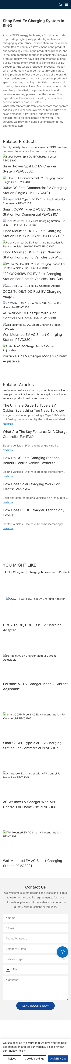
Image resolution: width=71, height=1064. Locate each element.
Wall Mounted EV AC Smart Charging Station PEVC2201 (32, 337)
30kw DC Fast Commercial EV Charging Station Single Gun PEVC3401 (35, 190)
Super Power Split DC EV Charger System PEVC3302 (29, 168)
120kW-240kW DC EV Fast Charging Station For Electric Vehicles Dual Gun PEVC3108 (33, 276)
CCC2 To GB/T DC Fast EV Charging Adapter (32, 294)
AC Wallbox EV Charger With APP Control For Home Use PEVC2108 (29, 315)
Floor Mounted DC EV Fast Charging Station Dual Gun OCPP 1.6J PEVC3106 (34, 233)
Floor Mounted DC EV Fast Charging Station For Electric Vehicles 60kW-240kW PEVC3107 (32, 255)
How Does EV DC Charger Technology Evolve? (33, 512)
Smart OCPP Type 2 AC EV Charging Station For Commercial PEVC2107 (32, 211)
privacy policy (16, 1050)
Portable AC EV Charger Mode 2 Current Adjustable (35, 358)
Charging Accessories (41, 572)
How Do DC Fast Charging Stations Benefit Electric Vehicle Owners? (31, 460)
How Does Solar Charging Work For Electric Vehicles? (31, 486)
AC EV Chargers (14, 572)
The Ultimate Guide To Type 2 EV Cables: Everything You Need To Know (34, 407)
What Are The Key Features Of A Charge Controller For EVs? (35, 434)
